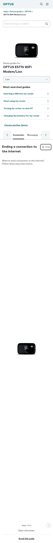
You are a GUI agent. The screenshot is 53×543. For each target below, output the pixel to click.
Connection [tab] (18, 135)
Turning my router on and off (18, 108)
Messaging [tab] (32, 135)
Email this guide (26, 539)
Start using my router (14, 101)
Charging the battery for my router (21, 116)
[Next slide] (48, 525)
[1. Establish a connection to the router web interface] (26, 344)
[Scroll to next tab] (45, 135)
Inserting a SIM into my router (19, 94)
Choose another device (16, 125)
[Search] (41, 4)
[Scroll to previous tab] (7, 135)
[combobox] (24, 24)
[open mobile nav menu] (47, 4)
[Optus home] (8, 4)
